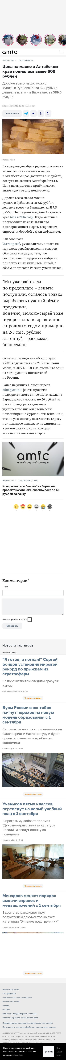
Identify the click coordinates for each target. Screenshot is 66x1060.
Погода (5, 1005)
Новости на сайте (10, 989)
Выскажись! (12, 113)
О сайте (6, 1009)
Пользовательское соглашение (17, 997)
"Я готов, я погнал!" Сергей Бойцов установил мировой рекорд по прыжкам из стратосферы (30, 666)
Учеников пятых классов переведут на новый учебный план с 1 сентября (32, 808)
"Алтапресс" (11, 244)
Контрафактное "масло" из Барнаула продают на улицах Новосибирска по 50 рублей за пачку (31, 490)
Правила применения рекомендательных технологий (27, 1023)
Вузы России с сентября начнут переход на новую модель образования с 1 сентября (28, 714)
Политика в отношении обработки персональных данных (29, 1027)
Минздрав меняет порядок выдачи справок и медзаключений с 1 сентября (31, 900)
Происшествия (29, 480)
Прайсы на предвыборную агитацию (19, 1013)
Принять (48, 1051)
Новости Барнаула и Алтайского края (20, 1017)
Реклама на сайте (10, 1001)
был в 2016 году (21, 217)
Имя (6, 586)
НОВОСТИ (8, 60)
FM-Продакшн (9, 993)
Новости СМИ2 (9, 652)
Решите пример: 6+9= (14, 619)
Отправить (12, 625)
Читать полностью (33, 698)
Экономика (26, 60)
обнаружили (12, 390)
